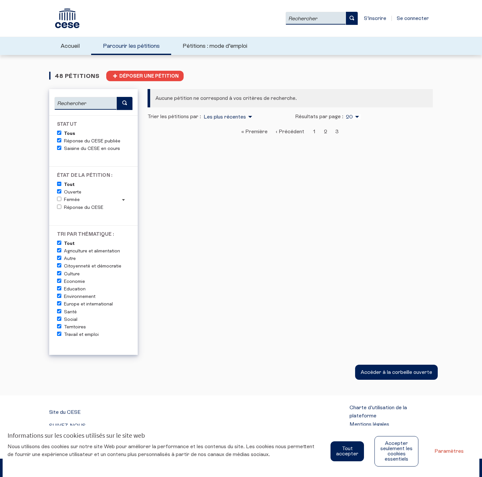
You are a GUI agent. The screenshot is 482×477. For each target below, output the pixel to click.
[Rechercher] (352, 18)
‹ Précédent (290, 131)
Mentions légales (369, 424)
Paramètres (449, 451)
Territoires (75, 326)
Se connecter (413, 18)
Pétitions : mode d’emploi (215, 46)
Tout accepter (347, 451)
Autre (70, 258)
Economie (74, 281)
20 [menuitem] (349, 116)
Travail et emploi (81, 334)
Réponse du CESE (83, 207)
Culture (72, 273)
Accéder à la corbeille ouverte (396, 372)
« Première (254, 131)
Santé (70, 311)
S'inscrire (375, 18)
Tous (69, 133)
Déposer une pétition (149, 76)
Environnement (79, 296)
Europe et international (88, 303)
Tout (69, 184)
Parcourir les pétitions (131, 46)
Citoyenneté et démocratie (92, 265)
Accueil (70, 46)
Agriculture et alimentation (92, 250)
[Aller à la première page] (64, 18)
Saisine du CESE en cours (92, 148)
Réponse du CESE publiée (92, 140)
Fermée (72, 199)
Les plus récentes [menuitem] (225, 116)
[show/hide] (126, 199)
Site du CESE (65, 412)
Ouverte (72, 191)
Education (75, 288)
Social (70, 319)
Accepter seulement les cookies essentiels (396, 451)
